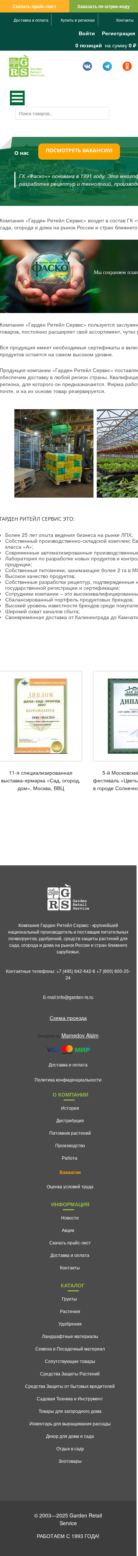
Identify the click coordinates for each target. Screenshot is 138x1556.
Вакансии (70, 1172)
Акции (68, 1230)
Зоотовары (70, 1461)
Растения (70, 1311)
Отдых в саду (70, 1448)
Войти (87, 33)
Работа (69, 1158)
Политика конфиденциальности (68, 1080)
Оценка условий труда (70, 1186)
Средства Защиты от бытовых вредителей (70, 1386)
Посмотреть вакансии (79, 150)
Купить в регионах (78, 20)
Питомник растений (70, 1133)
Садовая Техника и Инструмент (70, 1398)
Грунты (69, 1298)
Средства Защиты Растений (70, 1373)
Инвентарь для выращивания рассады (70, 1423)
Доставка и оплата (31, 20)
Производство (70, 1145)
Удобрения (70, 1323)
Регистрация (118, 33)
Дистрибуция (70, 1120)
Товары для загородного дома (70, 1411)
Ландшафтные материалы (70, 1336)
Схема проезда (68, 1017)
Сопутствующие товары (70, 1361)
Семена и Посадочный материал (70, 1348)
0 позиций (88, 45)
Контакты (125, 20)
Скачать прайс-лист (34, 6)
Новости (70, 1217)
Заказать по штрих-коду (103, 6)
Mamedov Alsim (80, 1035)
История (70, 1108)
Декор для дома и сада (70, 1436)
